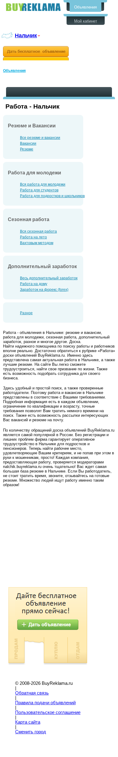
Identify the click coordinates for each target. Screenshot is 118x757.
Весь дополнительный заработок (48, 278)
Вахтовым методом (36, 243)
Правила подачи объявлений (45, 702)
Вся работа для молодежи (42, 184)
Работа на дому (33, 284)
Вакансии (28, 143)
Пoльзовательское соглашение (47, 712)
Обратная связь (32, 693)
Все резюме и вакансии (40, 138)
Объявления (85, 7)
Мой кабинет (85, 21)
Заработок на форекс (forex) (44, 290)
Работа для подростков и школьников (52, 196)
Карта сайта (27, 722)
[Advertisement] (54, 538)
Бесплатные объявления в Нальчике (33, 7)
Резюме (26, 149)
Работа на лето (33, 237)
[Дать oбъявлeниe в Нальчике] (36, 53)
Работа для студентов (39, 190)
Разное (26, 313)
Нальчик (26, 35)
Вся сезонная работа (38, 231)
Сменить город (30, 731)
